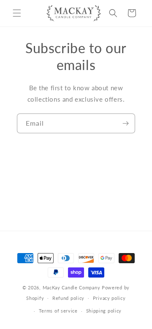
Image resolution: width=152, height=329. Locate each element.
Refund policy (68, 298)
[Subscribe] (125, 123)
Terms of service (58, 310)
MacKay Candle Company (71, 287)
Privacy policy (109, 298)
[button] (17, 13)
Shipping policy (104, 310)
